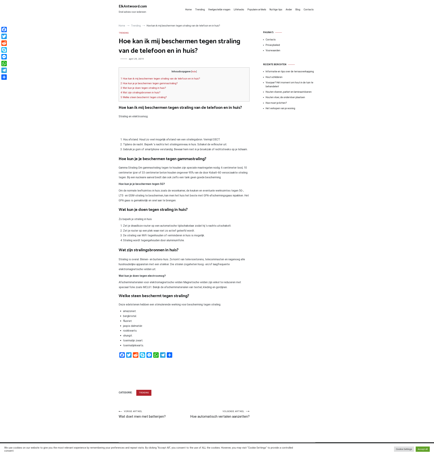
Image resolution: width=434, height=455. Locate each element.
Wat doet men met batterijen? (142, 414)
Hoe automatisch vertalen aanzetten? (220, 414)
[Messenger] (4, 56)
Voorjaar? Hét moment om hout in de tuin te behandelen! (289, 84)
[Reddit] (4, 43)
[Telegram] (4, 70)
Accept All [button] (423, 449)
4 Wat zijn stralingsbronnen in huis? (140, 92)
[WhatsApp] (4, 63)
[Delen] (4, 77)
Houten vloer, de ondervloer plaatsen (285, 97)
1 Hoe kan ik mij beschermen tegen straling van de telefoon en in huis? (160, 78)
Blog (297, 9)
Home (188, 9)
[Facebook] (4, 29)
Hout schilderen (274, 77)
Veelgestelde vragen (219, 9)
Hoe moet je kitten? (276, 103)
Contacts (309, 9)
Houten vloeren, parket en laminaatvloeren (289, 91)
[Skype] (4, 50)
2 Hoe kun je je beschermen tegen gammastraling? (149, 83)
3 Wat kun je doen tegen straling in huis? (143, 87)
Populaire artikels (257, 9)
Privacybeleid (273, 45)
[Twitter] (4, 36)
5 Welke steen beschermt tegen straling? (144, 97)
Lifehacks (239, 9)
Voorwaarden (273, 50)
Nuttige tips (276, 9)
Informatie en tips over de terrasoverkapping (290, 71)
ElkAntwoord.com (133, 6)
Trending (200, 9)
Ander (289, 9)
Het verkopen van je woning (280, 108)
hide (194, 71)
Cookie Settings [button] (404, 449)
